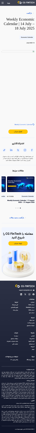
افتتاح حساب (18, 131)
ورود (8, 3)
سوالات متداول (14, 339)
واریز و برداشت (30, 323)
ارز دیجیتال (31, 344)
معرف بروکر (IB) (30, 360)
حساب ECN (31, 310)
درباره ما (16, 336)
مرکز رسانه (15, 310)
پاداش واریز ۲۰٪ (14, 360)
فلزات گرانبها (31, 341)
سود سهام (31, 320)
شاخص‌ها (32, 339)
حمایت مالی (15, 344)
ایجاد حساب (18, 243)
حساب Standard (30, 307)
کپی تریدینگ (15, 305)
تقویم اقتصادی (14, 307)
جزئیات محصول (30, 326)
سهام (33, 349)
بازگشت (29, 13)
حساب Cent (31, 305)
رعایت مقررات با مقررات (12, 341)
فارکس (32, 336)
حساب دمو (31, 313)
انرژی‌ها (32, 347)
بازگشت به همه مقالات (16, 218)
